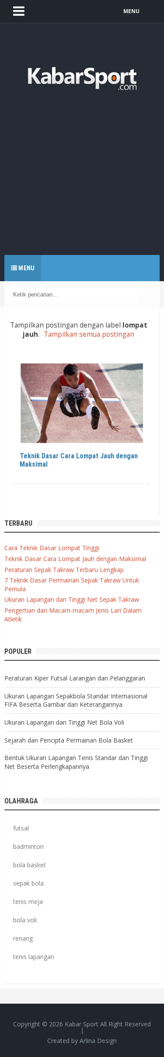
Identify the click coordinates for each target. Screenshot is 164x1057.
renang (23, 938)
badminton (28, 846)
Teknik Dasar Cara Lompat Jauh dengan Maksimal (79, 460)
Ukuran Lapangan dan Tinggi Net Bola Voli (64, 722)
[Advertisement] (82, 167)
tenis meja (28, 901)
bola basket (29, 865)
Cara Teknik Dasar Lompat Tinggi (51, 548)
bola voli (25, 920)
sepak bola (28, 883)
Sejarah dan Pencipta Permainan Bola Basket (68, 740)
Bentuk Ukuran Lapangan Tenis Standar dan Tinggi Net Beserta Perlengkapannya (76, 762)
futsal (21, 828)
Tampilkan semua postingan (89, 334)
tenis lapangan (33, 956)
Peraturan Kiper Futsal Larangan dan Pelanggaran (74, 678)
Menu (26, 268)
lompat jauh (45, 372)
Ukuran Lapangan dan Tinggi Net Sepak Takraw (71, 599)
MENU (131, 11)
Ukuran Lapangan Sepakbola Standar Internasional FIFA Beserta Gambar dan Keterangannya (75, 700)
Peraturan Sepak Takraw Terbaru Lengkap (64, 569)
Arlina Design (98, 1040)
